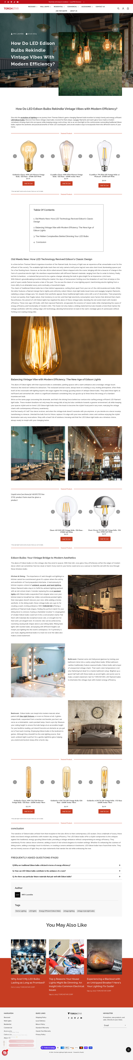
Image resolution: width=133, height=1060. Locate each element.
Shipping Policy (41, 1017)
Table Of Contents (44, 209)
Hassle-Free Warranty (43, 1031)
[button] (5, 1053)
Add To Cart (28, 183)
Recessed (32, 7)
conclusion (17, 828)
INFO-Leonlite (27, 895)
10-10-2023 (32, 34)
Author (18, 888)
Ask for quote (61, 11)
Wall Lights (45, 7)
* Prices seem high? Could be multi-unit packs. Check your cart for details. (27, 191)
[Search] (118, 8)
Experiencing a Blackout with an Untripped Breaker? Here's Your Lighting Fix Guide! (104, 982)
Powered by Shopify (78, 1052)
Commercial (72, 7)
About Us (73, 11)
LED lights (32, 911)
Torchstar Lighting (58, 1052)
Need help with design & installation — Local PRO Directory (65, 2)
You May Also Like (66, 925)
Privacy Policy (40, 1034)
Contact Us (100, 7)
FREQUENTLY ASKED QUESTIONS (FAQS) (34, 857)
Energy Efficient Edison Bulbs (50, 911)
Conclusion (41, 242)
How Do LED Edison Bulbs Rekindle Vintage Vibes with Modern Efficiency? (33, 54)
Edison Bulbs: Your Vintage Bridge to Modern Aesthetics (43, 557)
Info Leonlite (18, 34)
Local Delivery (40, 1021)
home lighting (20, 911)
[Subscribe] (125, 1025)
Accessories (86, 7)
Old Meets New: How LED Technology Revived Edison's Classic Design (63, 220)
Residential (58, 7)
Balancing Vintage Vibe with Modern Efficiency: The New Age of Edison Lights (63, 229)
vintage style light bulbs (86, 911)
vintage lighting (68, 911)
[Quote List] (128, 1049)
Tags (17, 905)
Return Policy (40, 1024)
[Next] (42, 156)
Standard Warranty (42, 1027)
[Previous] (15, 156)
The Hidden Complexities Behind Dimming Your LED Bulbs (62, 236)
